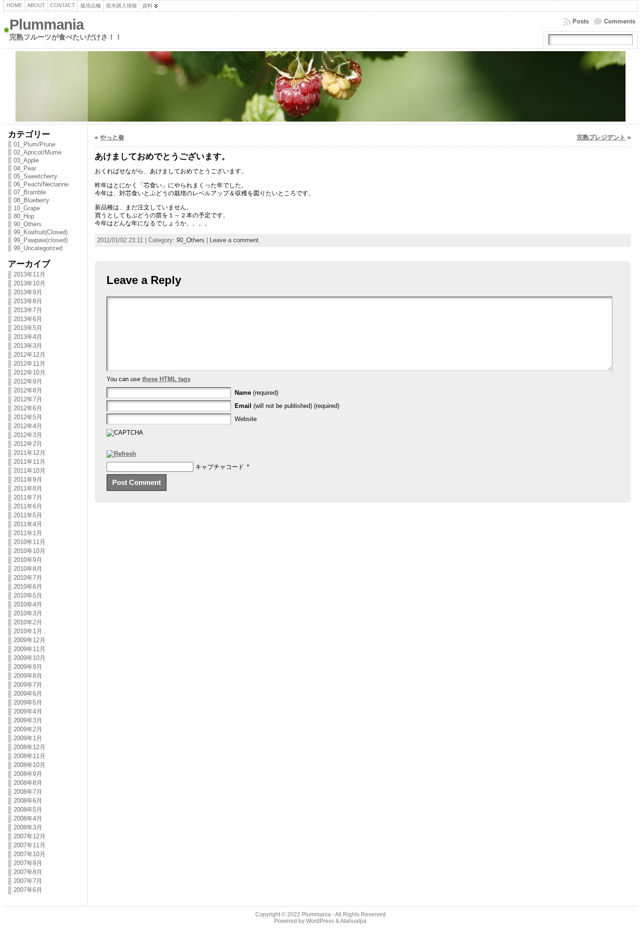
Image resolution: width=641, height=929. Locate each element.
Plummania (46, 24)
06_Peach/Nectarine (41, 184)
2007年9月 (28, 863)
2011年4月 (28, 524)
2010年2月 (28, 622)
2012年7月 (28, 399)
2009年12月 (30, 640)
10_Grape (27, 208)
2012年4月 (28, 426)
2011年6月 (28, 506)
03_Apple (26, 160)
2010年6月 (28, 586)
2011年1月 (28, 533)
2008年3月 (28, 827)
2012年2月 (28, 443)
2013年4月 (28, 336)
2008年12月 (30, 747)
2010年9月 (28, 559)
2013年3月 (28, 345)
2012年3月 (28, 434)
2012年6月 (28, 408)
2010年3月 (28, 613)
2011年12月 (30, 452)
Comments (619, 21)
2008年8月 (28, 782)
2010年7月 (28, 577)
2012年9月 (28, 381)
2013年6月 (28, 318)
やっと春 (112, 137)
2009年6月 (28, 693)
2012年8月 (28, 390)
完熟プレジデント (601, 137)
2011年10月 (30, 470)
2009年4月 (28, 711)
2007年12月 (30, 836)
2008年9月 (28, 773)
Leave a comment (234, 240)
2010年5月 (28, 595)
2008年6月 (28, 800)
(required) (256, 392)
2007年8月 (28, 871)
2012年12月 (30, 354)
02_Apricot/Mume (37, 152)
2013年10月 (30, 283)
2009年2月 (28, 729)
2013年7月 (28, 310)
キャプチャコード (219, 466)
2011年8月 (28, 488)
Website (246, 418)
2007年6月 (28, 889)
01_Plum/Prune (34, 144)
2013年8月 (28, 301)
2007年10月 (30, 854)
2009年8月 (28, 675)
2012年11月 (30, 363)
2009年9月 (28, 666)
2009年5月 (28, 702)
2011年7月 (28, 497)
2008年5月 (28, 809)
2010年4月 (28, 604)
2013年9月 (28, 292)
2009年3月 (28, 720)
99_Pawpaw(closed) (41, 240)
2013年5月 (28, 327)
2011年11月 (30, 461)
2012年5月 (28, 417)
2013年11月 (30, 274)
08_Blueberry (31, 200)
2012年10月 (30, 372)
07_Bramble (30, 192)
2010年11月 (30, 541)
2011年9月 (28, 479)
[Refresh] (121, 454)
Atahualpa (353, 921)
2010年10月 (30, 550)
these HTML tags (166, 379)
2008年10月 (30, 764)
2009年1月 (28, 738)
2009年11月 (30, 649)
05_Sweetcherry (35, 176)
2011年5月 (28, 515)
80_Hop (24, 216)
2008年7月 (28, 791)
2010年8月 (28, 568)
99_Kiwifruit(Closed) (41, 232)
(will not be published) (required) (287, 405)
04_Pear (25, 168)
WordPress (320, 921)
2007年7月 (28, 880)
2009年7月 (28, 684)
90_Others (28, 224)
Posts (580, 21)
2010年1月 (28, 631)
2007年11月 (30, 845)
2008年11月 (30, 756)
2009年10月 (30, 657)
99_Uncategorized (38, 248)
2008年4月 (28, 818)
